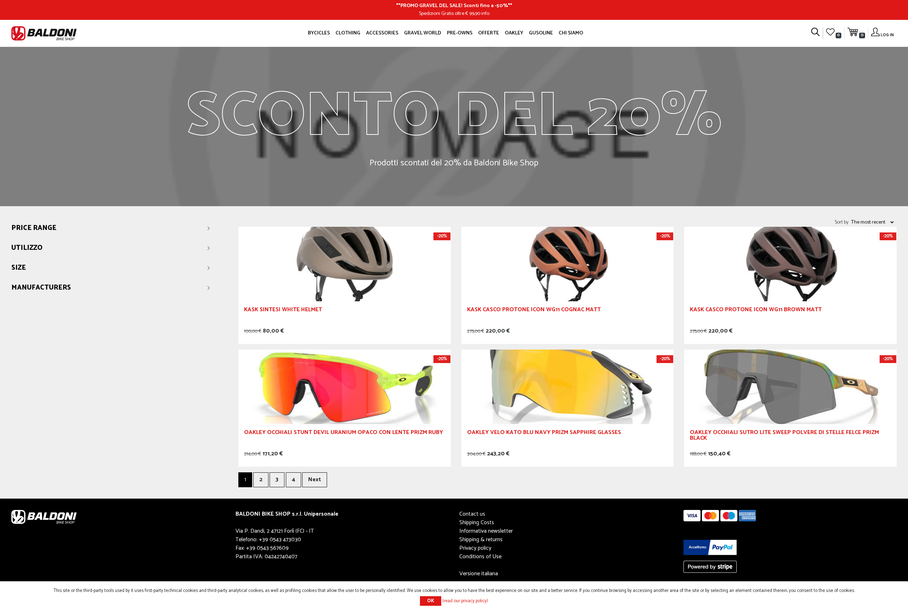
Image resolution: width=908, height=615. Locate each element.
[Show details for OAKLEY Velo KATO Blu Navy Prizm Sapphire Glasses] (567, 386)
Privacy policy (475, 548)
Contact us (472, 514)
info (485, 13)
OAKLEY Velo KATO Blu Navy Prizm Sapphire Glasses (544, 433)
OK (430, 601)
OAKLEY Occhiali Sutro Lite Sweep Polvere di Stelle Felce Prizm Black (784, 436)
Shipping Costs (476, 522)
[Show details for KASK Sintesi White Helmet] (344, 264)
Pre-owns (459, 33)
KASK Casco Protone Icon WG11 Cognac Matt (534, 310)
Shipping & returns (481, 539)
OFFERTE (488, 33)
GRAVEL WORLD (422, 33)
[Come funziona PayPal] (710, 547)
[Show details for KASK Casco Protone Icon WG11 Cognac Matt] (567, 264)
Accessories (382, 33)
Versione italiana (478, 573)
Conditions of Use (480, 556)
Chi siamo (571, 33)
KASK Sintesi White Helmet (283, 310)
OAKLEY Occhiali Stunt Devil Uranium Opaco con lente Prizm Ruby (343, 433)
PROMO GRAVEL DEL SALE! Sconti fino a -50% (454, 5)
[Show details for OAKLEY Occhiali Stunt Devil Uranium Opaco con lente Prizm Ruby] (344, 386)
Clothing (348, 33)
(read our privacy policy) (465, 601)
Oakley (514, 33)
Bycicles (319, 33)
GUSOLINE (541, 33)
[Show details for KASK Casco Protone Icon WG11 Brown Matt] (790, 264)
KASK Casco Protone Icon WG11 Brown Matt (756, 310)
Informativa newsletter (486, 531)
